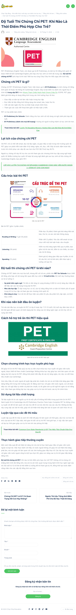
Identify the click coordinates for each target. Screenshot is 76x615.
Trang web (8, 558)
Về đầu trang (69, 609)
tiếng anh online (68, 477)
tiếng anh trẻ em (68, 481)
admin (8, 32)
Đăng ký (38, 596)
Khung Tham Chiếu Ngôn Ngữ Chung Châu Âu (40, 92)
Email (6, 550)
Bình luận (8, 525)
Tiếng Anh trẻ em (30, 32)
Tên (6, 541)
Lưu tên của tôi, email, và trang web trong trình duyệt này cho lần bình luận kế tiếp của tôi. (37, 566)
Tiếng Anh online (19, 32)
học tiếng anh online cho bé (50, 477)
